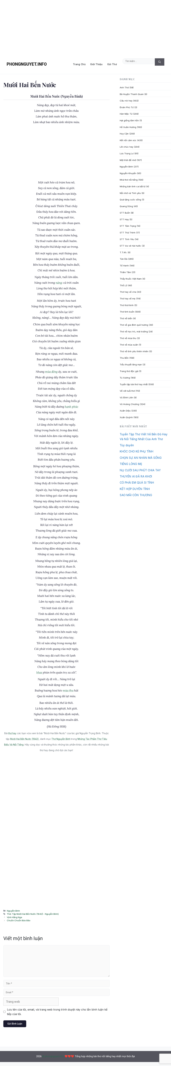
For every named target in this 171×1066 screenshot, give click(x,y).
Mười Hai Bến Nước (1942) (24, 738)
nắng (59, 283)
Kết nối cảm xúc (128, 140)
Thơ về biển (126, 318)
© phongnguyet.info (53, 1056)
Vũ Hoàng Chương (129, 404)
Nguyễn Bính (13, 910)
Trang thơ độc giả (129, 371)
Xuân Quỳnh (126, 417)
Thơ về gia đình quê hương (134, 325)
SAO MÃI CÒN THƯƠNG (136, 495)
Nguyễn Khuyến (128, 173)
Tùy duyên (127, 445)
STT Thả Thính (127, 232)
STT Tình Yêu (127, 239)
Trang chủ (79, 64)
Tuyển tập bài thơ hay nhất (134, 384)
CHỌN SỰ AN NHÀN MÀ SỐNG (141, 457)
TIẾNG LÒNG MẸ (131, 464)
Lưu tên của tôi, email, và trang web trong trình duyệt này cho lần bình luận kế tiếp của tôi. (57, 1012)
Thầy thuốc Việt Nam (131, 278)
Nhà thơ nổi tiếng (129, 179)
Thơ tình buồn (127, 311)
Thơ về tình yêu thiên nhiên (134, 351)
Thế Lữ (123, 285)
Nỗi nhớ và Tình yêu (130, 193)
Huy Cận (124, 133)
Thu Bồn (124, 357)
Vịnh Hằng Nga (14, 917)
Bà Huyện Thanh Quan (132, 94)
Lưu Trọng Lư (127, 153)
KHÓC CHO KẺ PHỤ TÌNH (136, 451)
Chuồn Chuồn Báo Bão (18, 920)
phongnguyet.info (27, 64)
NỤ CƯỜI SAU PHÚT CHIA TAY (140, 470)
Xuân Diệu (125, 410)
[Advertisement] (85, 27)
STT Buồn (125, 212)
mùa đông (51, 371)
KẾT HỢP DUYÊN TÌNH (135, 489)
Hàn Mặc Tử (126, 113)
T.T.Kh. (123, 252)
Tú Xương (125, 377)
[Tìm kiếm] (159, 62)
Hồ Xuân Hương (128, 127)
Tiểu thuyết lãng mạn (131, 364)
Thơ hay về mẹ (127, 298)
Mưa (39, 672)
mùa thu (68, 690)
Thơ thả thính (127, 305)
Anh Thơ (124, 87)
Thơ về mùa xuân (129, 344)
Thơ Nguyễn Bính (60, 738)
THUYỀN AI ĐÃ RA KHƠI (136, 476)
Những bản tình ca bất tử (132, 186)
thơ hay (12, 733)
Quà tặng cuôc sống (130, 199)
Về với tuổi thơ (127, 390)
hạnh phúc (71, 406)
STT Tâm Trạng (128, 226)
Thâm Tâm (125, 272)
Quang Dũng (126, 206)
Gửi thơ (112, 64)
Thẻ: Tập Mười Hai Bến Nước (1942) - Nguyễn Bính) (33, 914)
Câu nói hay (126, 100)
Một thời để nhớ (128, 160)
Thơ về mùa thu (128, 338)
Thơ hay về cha (128, 292)
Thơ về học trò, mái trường (134, 331)
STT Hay (124, 219)
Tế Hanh (124, 265)
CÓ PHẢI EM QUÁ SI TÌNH (137, 482)
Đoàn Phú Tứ (127, 107)
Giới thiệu (96, 64)
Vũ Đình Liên (126, 397)
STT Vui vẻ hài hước (130, 245)
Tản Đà (123, 259)
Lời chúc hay (126, 146)
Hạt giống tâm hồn (129, 120)
